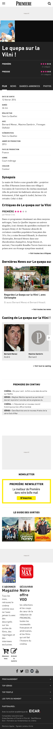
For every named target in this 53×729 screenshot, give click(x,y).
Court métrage (9, 160)
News (13, 86)
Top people (7, 692)
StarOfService (36, 718)
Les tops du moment (11, 699)
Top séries (7, 686)
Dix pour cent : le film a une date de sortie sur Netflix (25, 392)
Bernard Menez (9, 124)
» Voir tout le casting (42, 366)
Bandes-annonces (29, 86)
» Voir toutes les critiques (40, 253)
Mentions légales (8, 726)
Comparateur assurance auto (12, 716)
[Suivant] (49, 338)
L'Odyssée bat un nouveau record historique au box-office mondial (22, 405)
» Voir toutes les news (41, 309)
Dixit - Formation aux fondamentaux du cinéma (19, 721)
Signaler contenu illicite (24, 726)
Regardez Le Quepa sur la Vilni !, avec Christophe (25, 296)
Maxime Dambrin (26, 124)
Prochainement (10, 679)
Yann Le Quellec (9, 116)
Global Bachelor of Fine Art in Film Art (16, 718)
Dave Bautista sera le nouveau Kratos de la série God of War (25, 411)
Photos (47, 86)
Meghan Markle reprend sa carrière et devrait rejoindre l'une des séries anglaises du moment (23, 399)
